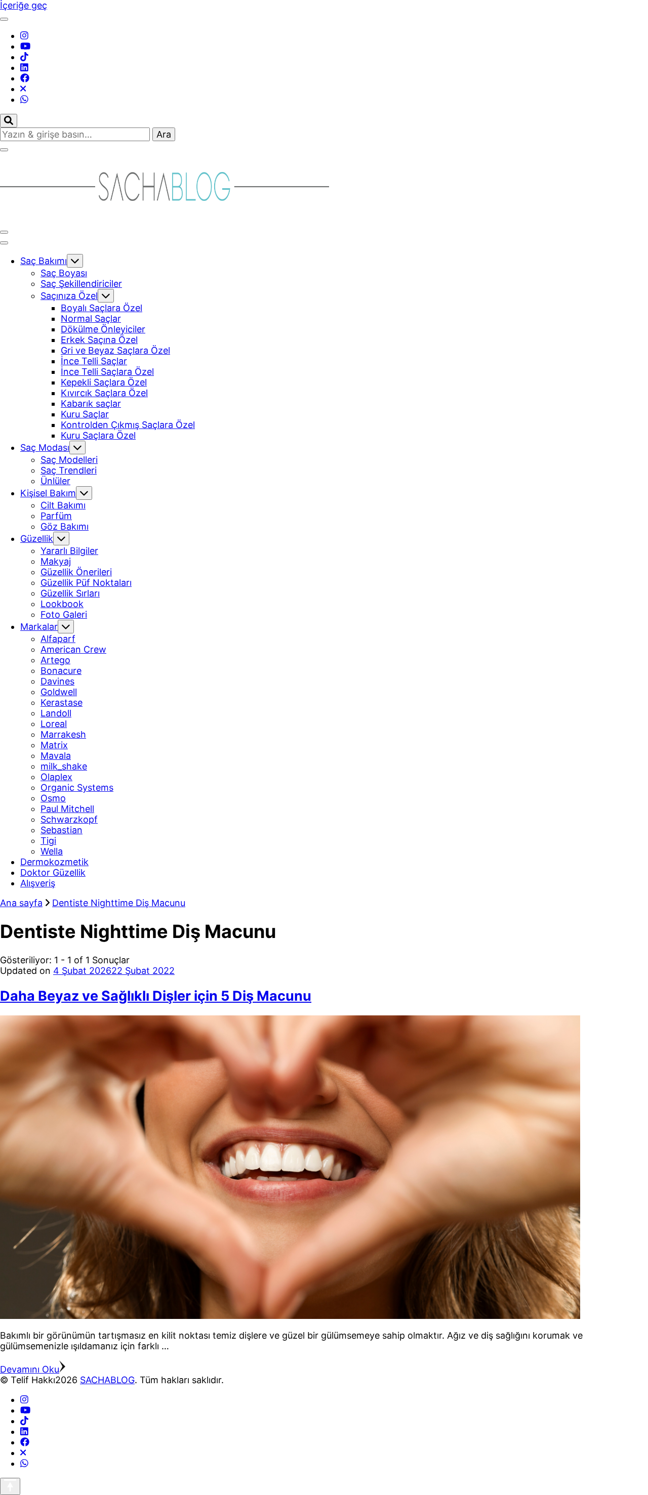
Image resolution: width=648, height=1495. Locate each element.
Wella (51, 851)
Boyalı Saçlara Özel (101, 308)
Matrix (54, 745)
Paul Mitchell (67, 808)
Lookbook (62, 604)
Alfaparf (57, 638)
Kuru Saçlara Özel (98, 435)
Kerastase (61, 702)
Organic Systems (76, 787)
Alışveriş (37, 883)
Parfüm (56, 515)
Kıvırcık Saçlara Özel (104, 393)
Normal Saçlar (91, 318)
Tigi (48, 840)
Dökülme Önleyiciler (103, 329)
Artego (55, 660)
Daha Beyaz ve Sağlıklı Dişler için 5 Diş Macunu (155, 996)
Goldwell (58, 692)
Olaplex (56, 777)
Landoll (55, 713)
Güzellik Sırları (70, 593)
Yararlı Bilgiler (69, 550)
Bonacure (61, 670)
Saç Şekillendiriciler (81, 283)
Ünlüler (55, 481)
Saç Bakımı (43, 260)
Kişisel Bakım (48, 493)
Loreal (53, 723)
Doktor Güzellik (53, 872)
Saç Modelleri (69, 459)
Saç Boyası (63, 273)
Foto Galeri (63, 614)
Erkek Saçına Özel (99, 339)
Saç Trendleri (68, 470)
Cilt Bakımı (63, 505)
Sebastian (61, 830)
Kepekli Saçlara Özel (104, 382)
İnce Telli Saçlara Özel (107, 371)
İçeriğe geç (23, 5)
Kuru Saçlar (85, 414)
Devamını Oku (29, 1369)
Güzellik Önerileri (76, 572)
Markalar (39, 626)
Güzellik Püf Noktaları (86, 582)
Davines (57, 681)
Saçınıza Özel (69, 295)
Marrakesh (63, 734)
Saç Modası (44, 447)
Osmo (53, 798)
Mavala (55, 755)
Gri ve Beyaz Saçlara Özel (115, 350)
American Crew (73, 649)
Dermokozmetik (54, 862)
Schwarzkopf (69, 819)
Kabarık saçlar (91, 403)
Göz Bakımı (64, 526)
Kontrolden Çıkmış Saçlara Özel (128, 424)
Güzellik (36, 538)
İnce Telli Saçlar (94, 361)
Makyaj (55, 561)
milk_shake (63, 766)
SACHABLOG (107, 1380)
